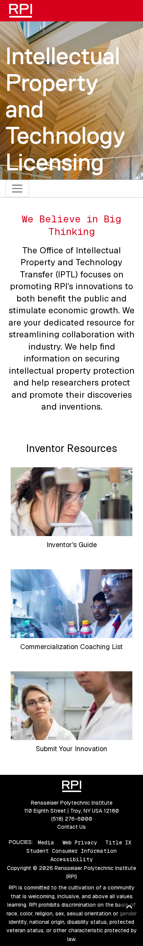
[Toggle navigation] (17, 188)
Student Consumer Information (71, 850)
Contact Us (71, 826)
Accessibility (71, 859)
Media (46, 842)
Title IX (118, 842)
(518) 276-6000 (71, 818)
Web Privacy (80, 842)
